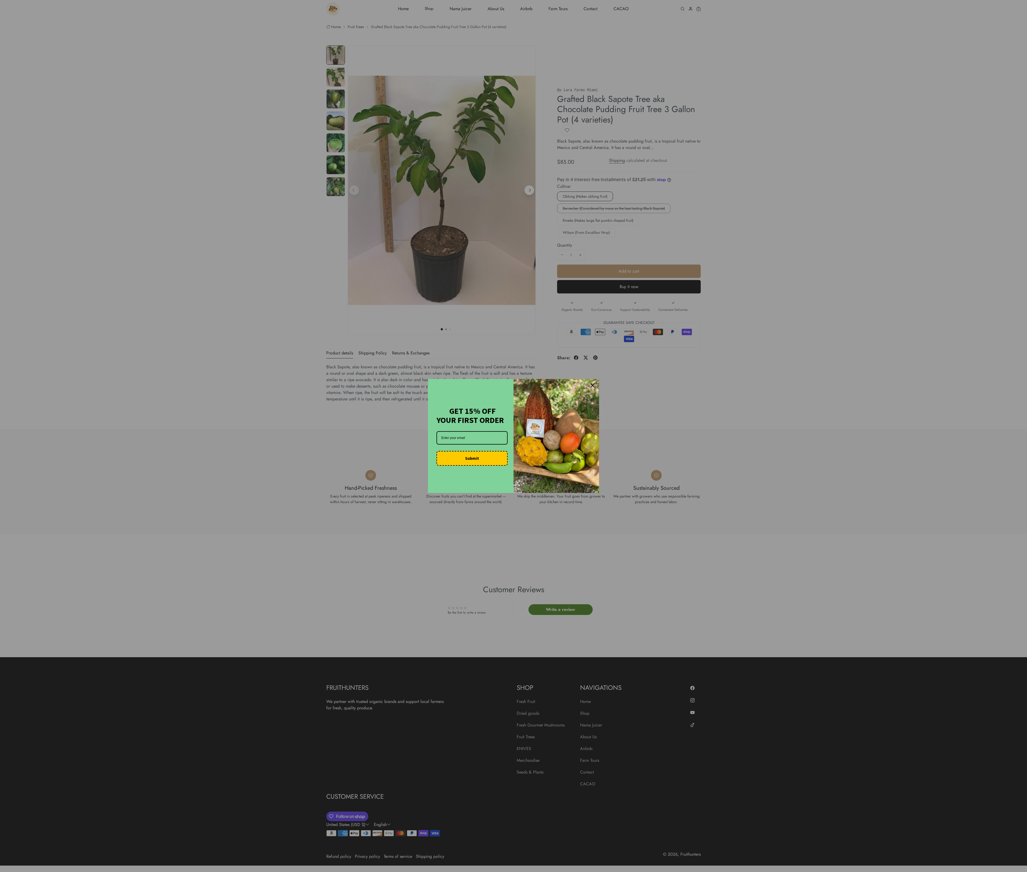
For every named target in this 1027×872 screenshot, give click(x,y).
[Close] (592, 385)
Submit (472, 458)
